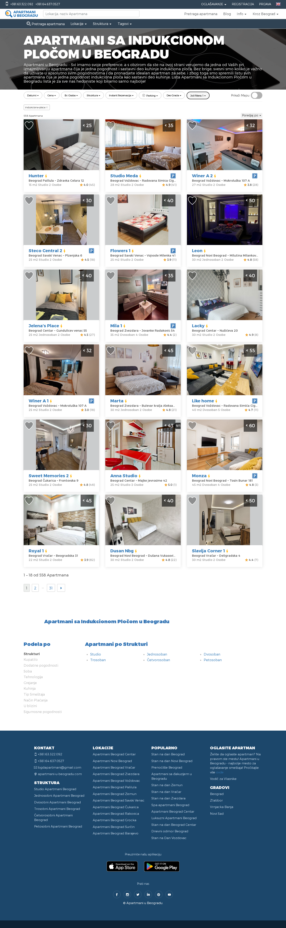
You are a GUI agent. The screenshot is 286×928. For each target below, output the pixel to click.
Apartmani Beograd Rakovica (116, 813)
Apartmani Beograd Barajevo (115, 833)
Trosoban (98, 660)
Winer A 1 (39, 400)
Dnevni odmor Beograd (169, 831)
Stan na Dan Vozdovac (169, 838)
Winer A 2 (202, 175)
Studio (95, 654)
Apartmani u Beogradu (144, 903)
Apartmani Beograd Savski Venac (118, 800)
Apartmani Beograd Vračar (114, 767)
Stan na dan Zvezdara (168, 798)
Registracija (243, 4)
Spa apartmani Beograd (170, 805)
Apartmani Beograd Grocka (114, 820)
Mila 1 (116, 325)
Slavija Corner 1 (208, 550)
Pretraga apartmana (200, 14)
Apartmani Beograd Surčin (114, 827)
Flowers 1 (120, 250)
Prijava (265, 4)
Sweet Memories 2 (49, 475)
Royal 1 (36, 550)
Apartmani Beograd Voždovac (116, 780)
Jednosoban (157, 654)
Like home (203, 400)
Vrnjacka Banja (221, 807)
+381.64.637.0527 (48, 4)
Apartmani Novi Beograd (112, 761)
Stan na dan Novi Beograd (171, 761)
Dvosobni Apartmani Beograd (57, 802)
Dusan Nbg (122, 550)
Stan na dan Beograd (168, 754)
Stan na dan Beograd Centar (173, 824)
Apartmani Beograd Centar (114, 754)
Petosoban (213, 660)
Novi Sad (217, 813)
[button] (242, 14)
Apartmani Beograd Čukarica (116, 807)
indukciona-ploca (35, 107)
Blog (227, 14)
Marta (117, 400)
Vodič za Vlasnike (223, 779)
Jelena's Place (44, 325)
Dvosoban (212, 654)
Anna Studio (123, 475)
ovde (220, 772)
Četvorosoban (158, 660)
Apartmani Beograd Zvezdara (116, 774)
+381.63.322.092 (21, 4)
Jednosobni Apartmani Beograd (59, 795)
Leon (197, 250)
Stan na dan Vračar (166, 792)
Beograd (217, 794)
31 (51, 588)
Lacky (198, 325)
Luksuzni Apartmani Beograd (174, 818)
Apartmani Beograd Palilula (115, 787)
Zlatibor (216, 800)
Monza (199, 475)
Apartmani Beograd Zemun (115, 794)
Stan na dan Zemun (167, 785)
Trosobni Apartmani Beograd (57, 809)
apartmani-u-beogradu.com (60, 774)
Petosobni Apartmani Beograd (58, 826)
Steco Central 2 (45, 250)
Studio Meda (124, 175)
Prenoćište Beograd (166, 767)
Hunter (36, 175)
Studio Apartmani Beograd (55, 789)
